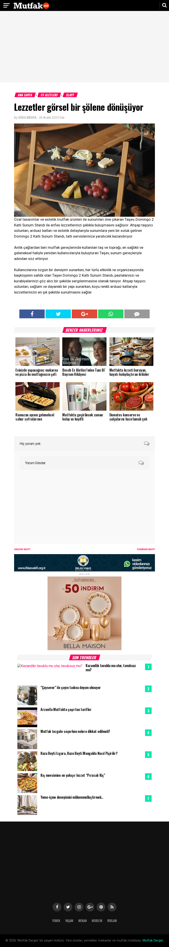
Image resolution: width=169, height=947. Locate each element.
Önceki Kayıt (22, 549)
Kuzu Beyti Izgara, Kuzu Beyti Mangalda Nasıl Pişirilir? (78, 753)
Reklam (112, 920)
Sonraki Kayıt (146, 549)
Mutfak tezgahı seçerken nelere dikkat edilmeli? (75, 731)
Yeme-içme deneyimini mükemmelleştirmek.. (71, 797)
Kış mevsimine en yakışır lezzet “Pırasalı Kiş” (72, 775)
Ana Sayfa (25, 95)
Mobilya (97, 920)
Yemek (56, 920)
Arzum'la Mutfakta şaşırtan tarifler (66, 709)
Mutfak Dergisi (153, 940)
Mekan (82, 920)
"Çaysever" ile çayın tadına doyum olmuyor (70, 687)
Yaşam (69, 920)
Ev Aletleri (49, 95)
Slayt (70, 95)
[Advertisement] (84, 47)
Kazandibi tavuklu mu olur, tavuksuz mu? (111, 667)
